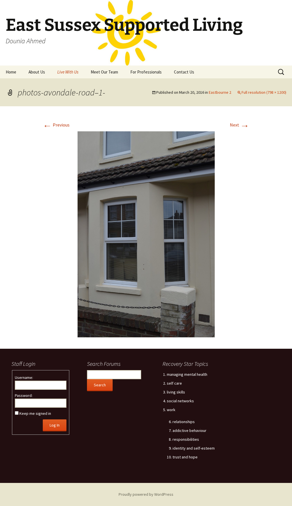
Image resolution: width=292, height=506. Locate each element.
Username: (24, 377)
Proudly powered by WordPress (146, 494)
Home (11, 72)
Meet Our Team (104, 72)
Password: (24, 395)
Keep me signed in (35, 413)
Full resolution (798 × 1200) (264, 92)
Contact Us (184, 72)
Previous (56, 125)
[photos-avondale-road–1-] (146, 234)
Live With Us (67, 72)
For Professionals (146, 72)
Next (239, 125)
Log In (55, 425)
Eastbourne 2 (220, 92)
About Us (37, 72)
